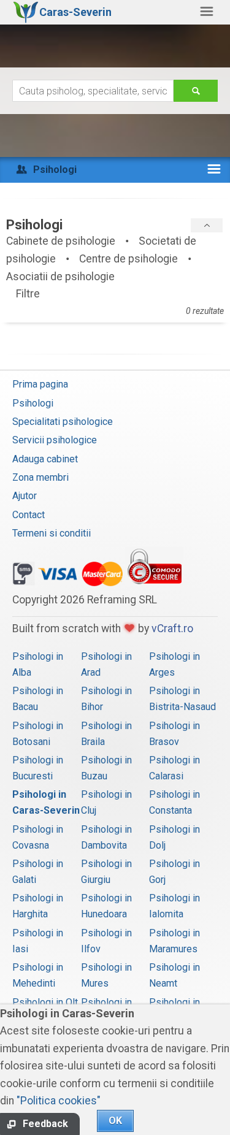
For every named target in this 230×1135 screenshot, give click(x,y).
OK (115, 1120)
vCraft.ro (172, 628)
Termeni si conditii (51, 533)
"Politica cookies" (59, 1101)
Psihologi (32, 403)
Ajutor (24, 496)
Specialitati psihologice (62, 421)
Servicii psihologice (54, 440)
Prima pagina (40, 384)
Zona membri (40, 477)
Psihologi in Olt (45, 1002)
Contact (28, 515)
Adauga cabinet (45, 459)
